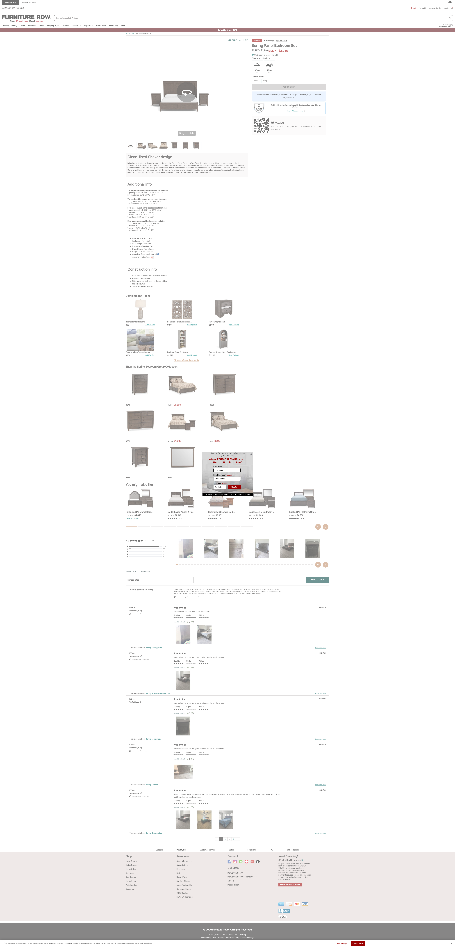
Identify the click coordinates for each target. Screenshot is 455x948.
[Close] (451, 943)
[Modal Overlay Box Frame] (227, 474)
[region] (227, 944)
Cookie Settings (341, 943)
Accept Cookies (358, 943)
